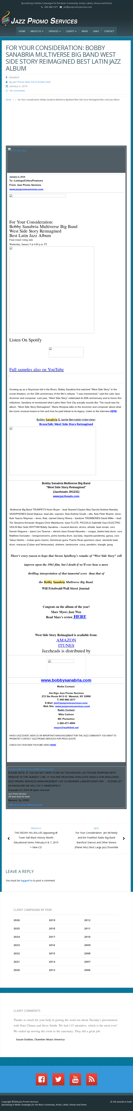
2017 (52, 936)
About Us (36, 31)
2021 (17, 961)
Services (54, 31)
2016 (52, 945)
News (85, 31)
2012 (87, 920)
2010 (87, 936)
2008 (87, 953)
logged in (26, 880)
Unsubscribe (13, 769)
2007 (87, 961)
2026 (17, 920)
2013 (52, 970)
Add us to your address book (25, 804)
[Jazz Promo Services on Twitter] (58, 1081)
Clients (70, 31)
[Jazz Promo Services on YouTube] (75, 1081)
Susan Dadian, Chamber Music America (40, 1039)
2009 (87, 945)
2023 (17, 945)
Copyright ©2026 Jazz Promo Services (19, 1101)
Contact (109, 31)
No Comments (17, 90)
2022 (17, 953)
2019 (52, 920)
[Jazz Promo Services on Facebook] (41, 1081)
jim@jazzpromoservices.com (78, 7)
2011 (87, 928)
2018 (52, 928)
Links (96, 31)
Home (22, 31)
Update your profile (28, 769)
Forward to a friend (46, 769)
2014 (52, 961)
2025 (17, 928)
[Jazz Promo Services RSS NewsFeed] (92, 1081)
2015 (52, 953)
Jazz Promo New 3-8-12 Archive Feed (31, 81)
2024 (17, 936)
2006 (87, 970)
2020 (17, 970)
